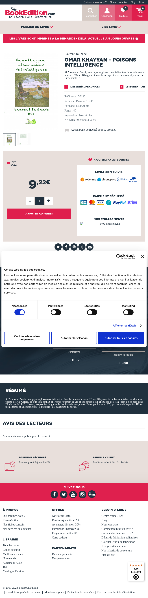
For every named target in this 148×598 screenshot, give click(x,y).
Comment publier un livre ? (117, 528)
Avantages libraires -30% (66, 524)
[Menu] (142, 564)
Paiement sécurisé (32, 457)
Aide (141, 2)
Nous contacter (118, 2)
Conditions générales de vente (23, 592)
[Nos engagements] (108, 223)
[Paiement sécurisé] (108, 203)
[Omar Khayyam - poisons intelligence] (31, 128)
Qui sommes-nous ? (95, 2)
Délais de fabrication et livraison (119, 537)
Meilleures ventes (13, 554)
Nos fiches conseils (14, 524)
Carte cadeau (59, 537)
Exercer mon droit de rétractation (116, 592)
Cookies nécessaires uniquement (27, 338)
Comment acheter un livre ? (117, 533)
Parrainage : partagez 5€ (65, 528)
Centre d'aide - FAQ (113, 515)
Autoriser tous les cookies (121, 337)
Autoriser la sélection (74, 337)
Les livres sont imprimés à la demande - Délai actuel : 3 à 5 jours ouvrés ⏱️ (74, 38)
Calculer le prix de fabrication (118, 541)
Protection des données (80, 592)
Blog (133, 2)
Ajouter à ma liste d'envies (111, 160)
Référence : (70, 96)
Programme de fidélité (64, 533)
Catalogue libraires (13, 571)
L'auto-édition (11, 520)
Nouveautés (9, 558)
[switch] (56, 312)
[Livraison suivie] (108, 180)
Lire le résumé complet (85, 87)
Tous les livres (11, 545)
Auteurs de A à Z (12, 562)
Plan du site (108, 554)
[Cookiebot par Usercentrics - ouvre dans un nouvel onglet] (119, 256)
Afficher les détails (125, 325)
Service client (104, 457)
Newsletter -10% (61, 515)
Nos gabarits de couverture (116, 550)
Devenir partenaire (62, 554)
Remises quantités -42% (65, 520)
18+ (5, 567)
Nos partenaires (61, 558)
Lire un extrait (135, 87)
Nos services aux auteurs (17, 528)
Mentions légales (54, 592)
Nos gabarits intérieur (113, 546)
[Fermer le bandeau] (142, 256)
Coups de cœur (11, 549)
